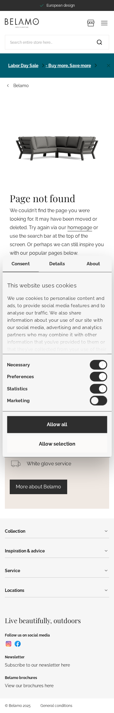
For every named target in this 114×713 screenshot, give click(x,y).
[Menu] (104, 23)
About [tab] (93, 263)
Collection (15, 531)
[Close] (108, 66)
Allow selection (57, 444)
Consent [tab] (21, 263)
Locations (14, 590)
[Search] (99, 42)
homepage (79, 227)
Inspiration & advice (25, 550)
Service (12, 570)
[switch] (98, 377)
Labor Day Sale (23, 65)
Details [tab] (57, 263)
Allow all (57, 424)
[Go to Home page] (22, 23)
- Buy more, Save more (68, 65)
